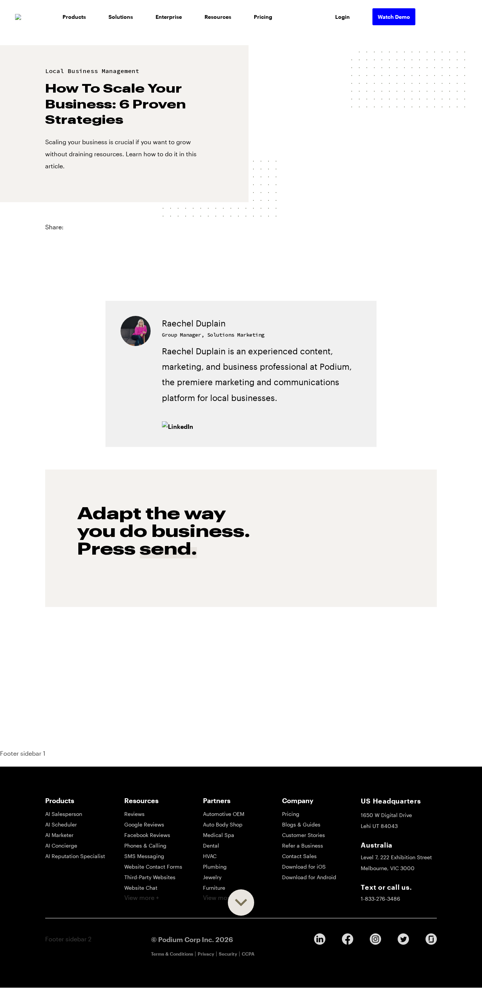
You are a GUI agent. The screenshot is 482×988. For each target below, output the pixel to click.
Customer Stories (303, 835)
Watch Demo (394, 17)
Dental (211, 845)
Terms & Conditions (172, 953)
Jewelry (212, 877)
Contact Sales (299, 856)
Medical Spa (218, 835)
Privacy (206, 953)
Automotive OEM (223, 814)
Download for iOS (304, 866)
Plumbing (215, 866)
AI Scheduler (61, 824)
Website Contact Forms (153, 866)
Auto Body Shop (223, 824)
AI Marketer (59, 835)
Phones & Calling (145, 845)
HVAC (210, 856)
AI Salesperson (63, 814)
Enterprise (169, 17)
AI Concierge (61, 845)
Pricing (263, 17)
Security (228, 953)
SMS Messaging (144, 856)
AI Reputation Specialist (75, 856)
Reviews (134, 814)
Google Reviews (144, 824)
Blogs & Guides (301, 824)
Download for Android (309, 877)
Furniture (214, 887)
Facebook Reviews (147, 835)
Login (342, 17)
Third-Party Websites (149, 877)
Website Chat (140, 887)
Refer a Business (302, 845)
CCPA (248, 953)
